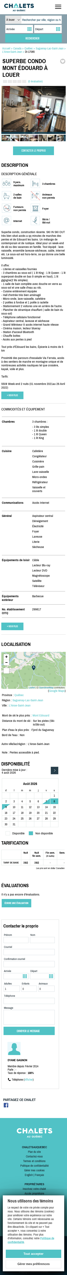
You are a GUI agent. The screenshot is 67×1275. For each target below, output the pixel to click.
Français (39, 1175)
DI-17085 (30, 51)
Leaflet (32, 687)
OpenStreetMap (46, 687)
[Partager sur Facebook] (6, 1106)
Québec (19, 695)
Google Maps (57, 691)
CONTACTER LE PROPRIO (33, 150)
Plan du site (34, 1151)
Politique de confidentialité (34, 1165)
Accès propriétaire (34, 1193)
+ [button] (6, 656)
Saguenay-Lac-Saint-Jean (27, 700)
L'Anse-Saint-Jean (20, 705)
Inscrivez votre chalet (34, 1188)
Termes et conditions (34, 1161)
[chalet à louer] (19, 10)
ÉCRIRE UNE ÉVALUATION (16, 903)
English (29, 1175)
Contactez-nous (34, 1156)
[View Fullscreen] (6, 671)
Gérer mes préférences (33, 1264)
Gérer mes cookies (34, 1170)
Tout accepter (33, 1254)
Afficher (28, 1079)
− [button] (6, 662)
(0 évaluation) (35, 81)
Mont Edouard (41, 715)
